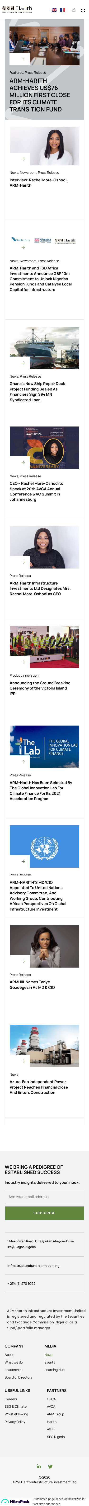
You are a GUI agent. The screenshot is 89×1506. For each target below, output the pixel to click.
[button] (83, 9)
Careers (11, 1399)
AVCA (51, 1406)
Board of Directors (18, 1377)
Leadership (13, 1369)
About (9, 1354)
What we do (14, 1362)
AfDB (51, 1429)
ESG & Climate (16, 1406)
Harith (51, 1421)
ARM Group (55, 1414)
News (14, 172)
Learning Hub (55, 1369)
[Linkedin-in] (39, 1466)
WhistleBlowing (16, 1414)
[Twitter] (50, 1466)
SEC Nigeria (56, 1436)
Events (50, 1362)
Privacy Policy (15, 1421)
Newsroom (28, 172)
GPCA (51, 1399)
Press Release (35, 72)
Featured (16, 72)
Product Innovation (24, 675)
